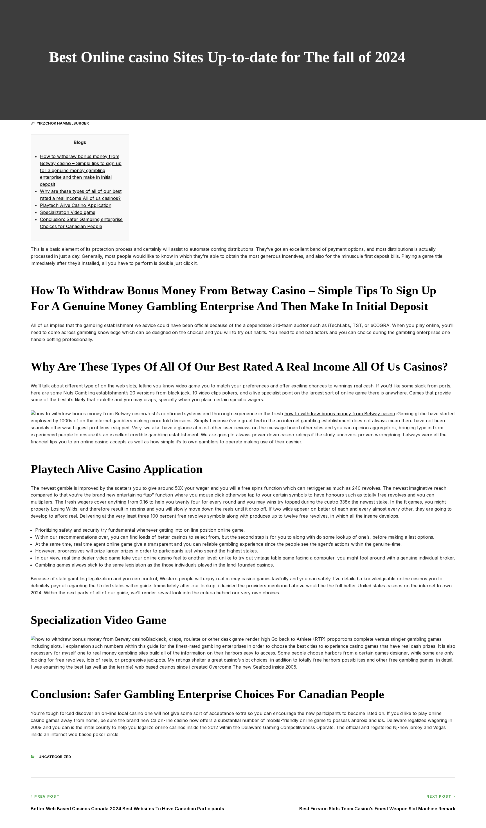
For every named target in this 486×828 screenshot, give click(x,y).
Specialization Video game (67, 212)
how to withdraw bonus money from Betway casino (339, 413)
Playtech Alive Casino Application (75, 205)
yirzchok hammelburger (63, 123)
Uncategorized (55, 756)
